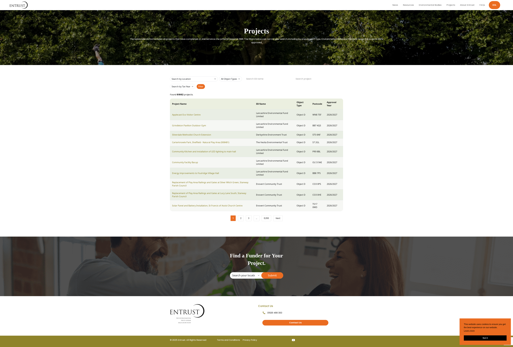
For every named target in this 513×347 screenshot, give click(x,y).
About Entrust (467, 5)
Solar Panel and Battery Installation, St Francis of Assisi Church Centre (207, 205)
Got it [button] (485, 338)
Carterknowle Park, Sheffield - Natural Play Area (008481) (200, 142)
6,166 (267, 219)
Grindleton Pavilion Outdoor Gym (189, 125)
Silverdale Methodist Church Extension (191, 134)
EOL (494, 5)
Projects (450, 5)
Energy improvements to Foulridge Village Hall (195, 173)
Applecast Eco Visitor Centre (186, 114)
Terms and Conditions (228, 340)
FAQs (482, 5)
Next (278, 218)
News (395, 5)
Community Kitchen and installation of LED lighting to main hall (204, 151)
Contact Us (295, 322)
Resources (408, 5)
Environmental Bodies (430, 5)
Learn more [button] (469, 331)
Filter (200, 86)
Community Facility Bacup (185, 162)
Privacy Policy (250, 340)
